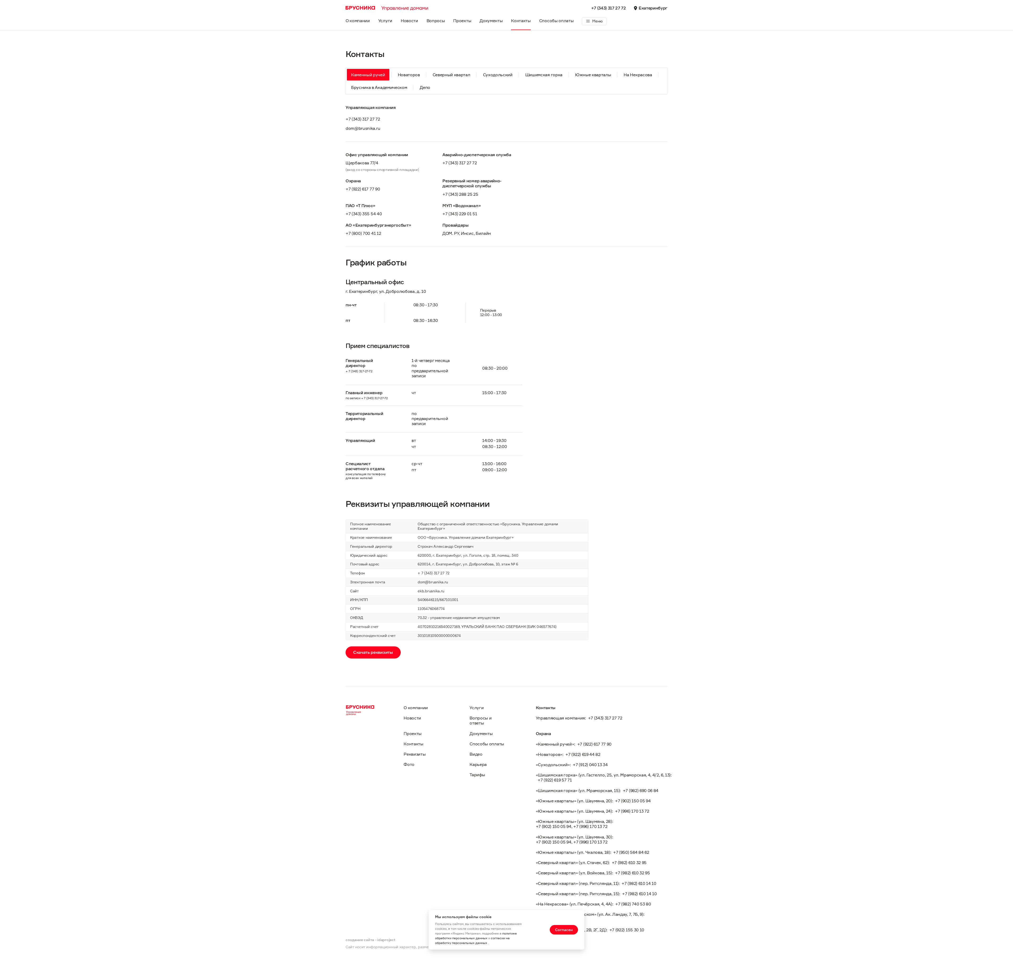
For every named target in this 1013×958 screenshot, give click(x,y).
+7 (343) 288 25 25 (460, 194)
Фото (409, 764)
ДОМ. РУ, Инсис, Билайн (466, 233)
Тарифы (477, 774)
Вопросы (436, 20)
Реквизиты (415, 754)
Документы (491, 20)
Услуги (385, 20)
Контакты (521, 20)
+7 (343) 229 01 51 (459, 213)
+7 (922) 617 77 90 (363, 189)
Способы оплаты (556, 20)
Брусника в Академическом (379, 87)
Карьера (478, 764)
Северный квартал (451, 74)
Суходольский (498, 74)
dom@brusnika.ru (363, 128)
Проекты (462, 20)
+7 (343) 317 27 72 (608, 8)
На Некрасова (638, 74)
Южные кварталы (593, 74)
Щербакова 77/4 (362, 162)
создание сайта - (370, 940)
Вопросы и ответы (480, 720)
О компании (358, 20)
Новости (409, 20)
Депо (425, 87)
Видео (476, 754)
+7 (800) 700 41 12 (363, 233)
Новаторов (409, 74)
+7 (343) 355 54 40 (364, 213)
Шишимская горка (543, 74)
